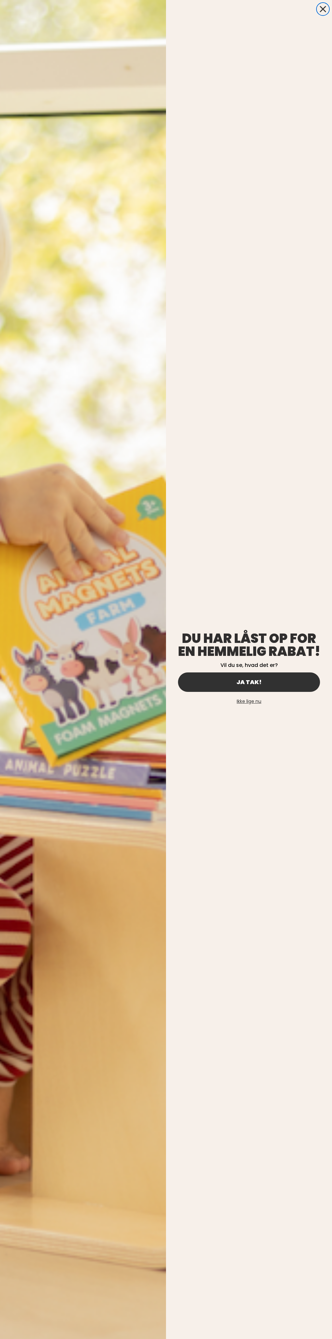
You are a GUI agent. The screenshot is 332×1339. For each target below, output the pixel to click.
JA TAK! (249, 682)
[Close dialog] (322, 9)
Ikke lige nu (249, 701)
